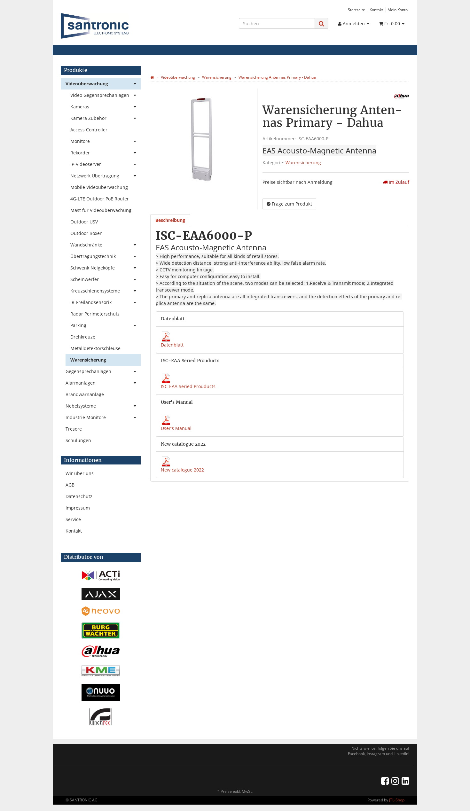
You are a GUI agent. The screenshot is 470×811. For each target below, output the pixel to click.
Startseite (356, 9)
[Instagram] (395, 781)
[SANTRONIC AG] (115, 26)
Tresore (74, 429)
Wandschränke (86, 245)
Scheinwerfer (84, 279)
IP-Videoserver (85, 164)
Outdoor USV (84, 222)
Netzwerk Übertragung (94, 176)
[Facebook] (385, 781)
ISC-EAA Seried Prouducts (188, 386)
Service (73, 519)
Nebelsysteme (81, 406)
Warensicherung (303, 163)
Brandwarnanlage (85, 394)
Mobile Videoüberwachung (99, 187)
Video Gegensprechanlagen (99, 95)
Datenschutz (79, 496)
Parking (78, 325)
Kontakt (376, 9)
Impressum (78, 508)
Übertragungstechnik (93, 256)
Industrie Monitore (86, 417)
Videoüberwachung (87, 84)
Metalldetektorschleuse (95, 348)
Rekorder (80, 153)
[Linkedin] (405, 781)
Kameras (79, 107)
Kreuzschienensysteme (95, 291)
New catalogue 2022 (182, 470)
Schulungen (78, 440)
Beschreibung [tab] (170, 220)
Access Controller (88, 130)
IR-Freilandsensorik (91, 302)
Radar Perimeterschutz (95, 314)
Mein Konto (398, 9)
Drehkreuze (82, 337)
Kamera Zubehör (88, 118)
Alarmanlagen (81, 383)
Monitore (80, 141)
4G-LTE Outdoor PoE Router (99, 199)
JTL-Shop (396, 800)
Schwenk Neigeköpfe (92, 268)
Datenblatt (172, 345)
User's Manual (176, 428)
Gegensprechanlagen (88, 371)
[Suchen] (321, 23)
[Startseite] (152, 77)
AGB (70, 485)
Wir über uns (80, 473)
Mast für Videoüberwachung (100, 210)
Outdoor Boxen (86, 233)
